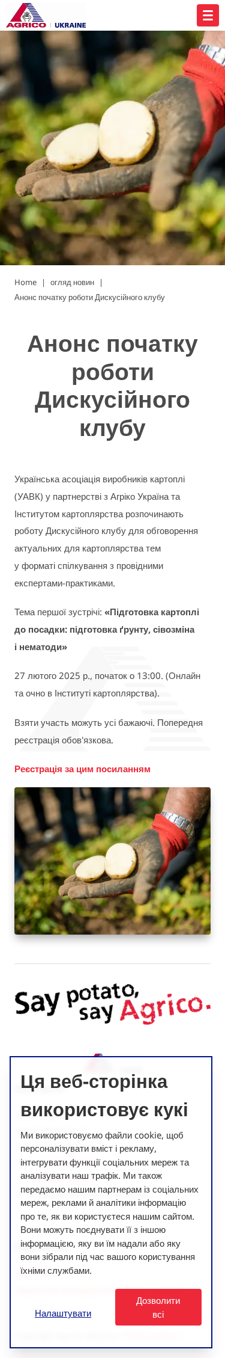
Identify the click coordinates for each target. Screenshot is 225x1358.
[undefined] (208, 15)
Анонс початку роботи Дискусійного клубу (89, 297)
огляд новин (72, 282)
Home (25, 282)
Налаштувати (63, 1313)
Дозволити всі (158, 1307)
